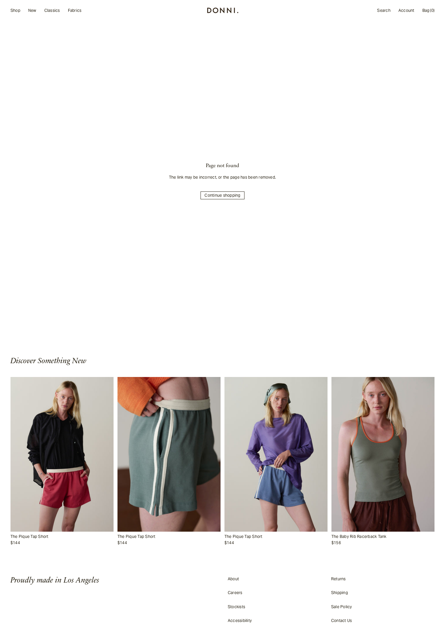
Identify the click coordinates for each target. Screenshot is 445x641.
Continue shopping (222, 195)
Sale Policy (341, 606)
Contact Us (341, 620)
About (233, 578)
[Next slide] (105, 454)
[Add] (107, 526)
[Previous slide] (19, 454)
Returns (338, 578)
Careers (235, 592)
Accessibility (240, 620)
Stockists (236, 606)
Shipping (339, 592)
